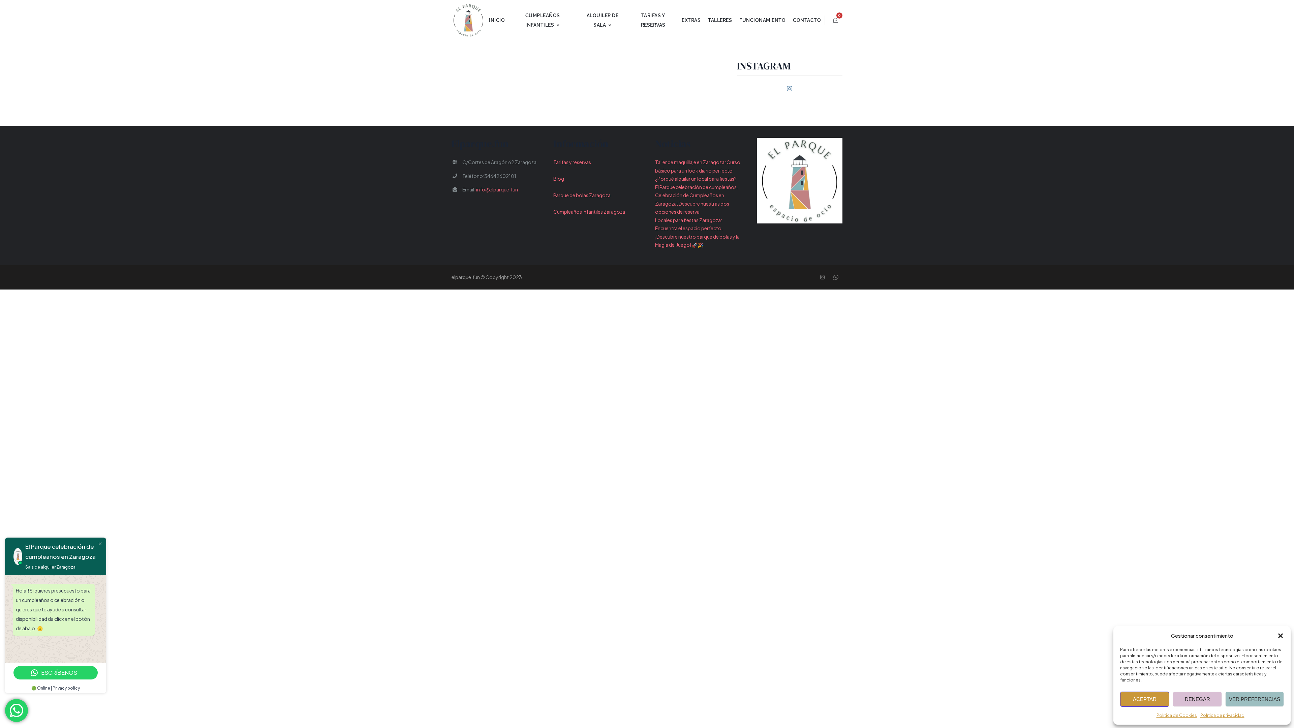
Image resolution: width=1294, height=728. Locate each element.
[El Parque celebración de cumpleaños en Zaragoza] (468, 20)
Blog (558, 179)
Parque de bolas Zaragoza (582, 195)
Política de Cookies (1177, 715)
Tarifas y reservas (572, 162)
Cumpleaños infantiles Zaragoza (589, 212)
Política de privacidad (1222, 715)
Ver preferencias (1254, 699)
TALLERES (720, 20)
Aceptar (1145, 699)
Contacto (807, 20)
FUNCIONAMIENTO (762, 20)
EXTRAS (691, 20)
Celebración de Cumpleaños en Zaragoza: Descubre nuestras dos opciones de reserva (692, 203)
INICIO (497, 20)
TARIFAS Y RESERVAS (653, 20)
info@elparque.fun (497, 189)
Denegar (1197, 699)
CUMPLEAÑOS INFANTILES (542, 20)
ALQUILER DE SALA (603, 20)
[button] (1280, 635)
